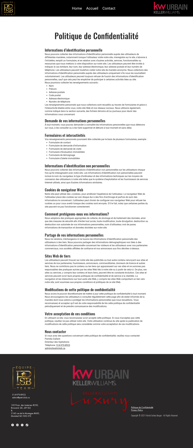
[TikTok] (27, 425)
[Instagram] (17, 425)
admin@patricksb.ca (55, 348)
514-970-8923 (63, 345)
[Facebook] (12, 425)
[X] (22, 425)
